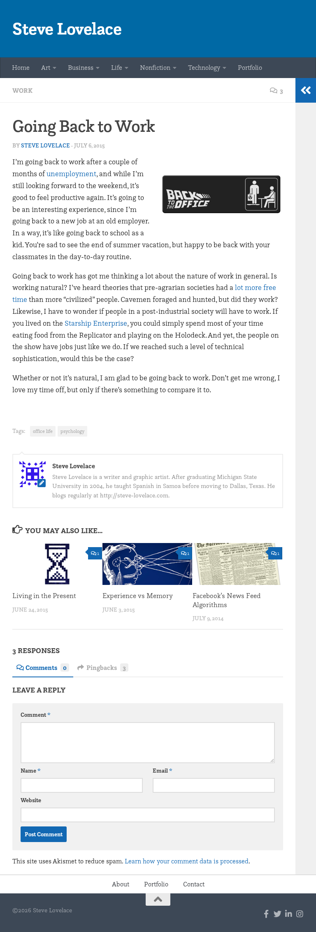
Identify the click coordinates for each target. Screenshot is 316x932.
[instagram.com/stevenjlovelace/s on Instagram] (300, 914)
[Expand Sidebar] (305, 90)
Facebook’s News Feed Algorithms (226, 599)
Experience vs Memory (137, 595)
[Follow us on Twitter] (277, 914)
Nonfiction (155, 67)
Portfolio (250, 67)
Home (21, 67)
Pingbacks (106, 667)
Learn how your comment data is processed (187, 861)
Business (80, 67)
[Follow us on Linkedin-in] (289, 914)
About (120, 884)
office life (43, 431)
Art (45, 67)
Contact (193, 884)
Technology (204, 67)
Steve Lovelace (66, 28)
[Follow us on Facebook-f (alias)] (266, 914)
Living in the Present (44, 595)
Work (22, 90)
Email (162, 770)
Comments (46, 667)
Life (116, 67)
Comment (36, 714)
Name (31, 770)
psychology (72, 431)
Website (31, 800)
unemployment (71, 173)
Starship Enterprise (96, 323)
